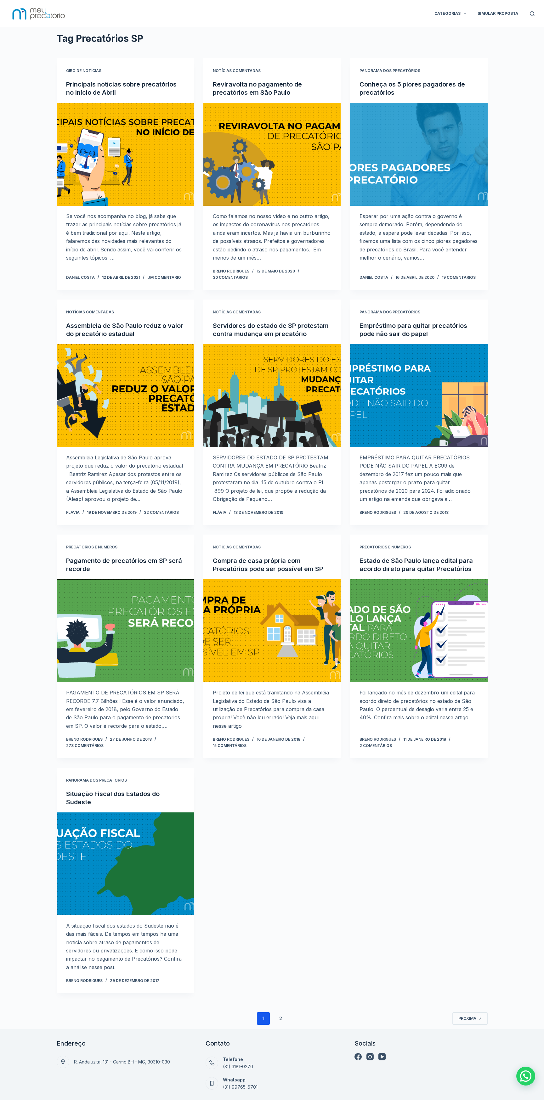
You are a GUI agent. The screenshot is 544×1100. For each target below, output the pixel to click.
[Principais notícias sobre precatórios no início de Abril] (125, 154)
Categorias (447, 13)
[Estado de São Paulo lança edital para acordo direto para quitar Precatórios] (418, 630)
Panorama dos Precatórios (390, 70)
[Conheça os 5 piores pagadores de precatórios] (418, 154)
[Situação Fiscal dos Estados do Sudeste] (125, 863)
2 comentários (376, 745)
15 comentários (229, 745)
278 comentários (85, 745)
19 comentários (459, 277)
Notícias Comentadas (237, 70)
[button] (525, 1076)
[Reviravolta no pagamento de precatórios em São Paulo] (272, 154)
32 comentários (161, 512)
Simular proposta (498, 13)
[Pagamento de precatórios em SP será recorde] (125, 630)
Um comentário (164, 277)
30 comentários (230, 277)
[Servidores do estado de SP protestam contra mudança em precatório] (272, 395)
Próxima (467, 1018)
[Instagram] (370, 1056)
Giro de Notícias (83, 70)
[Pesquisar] (532, 13)
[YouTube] (382, 1056)
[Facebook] (358, 1056)
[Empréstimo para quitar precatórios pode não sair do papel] (418, 395)
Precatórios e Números (91, 547)
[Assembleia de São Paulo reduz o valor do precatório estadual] (125, 395)
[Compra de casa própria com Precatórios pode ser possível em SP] (272, 630)
